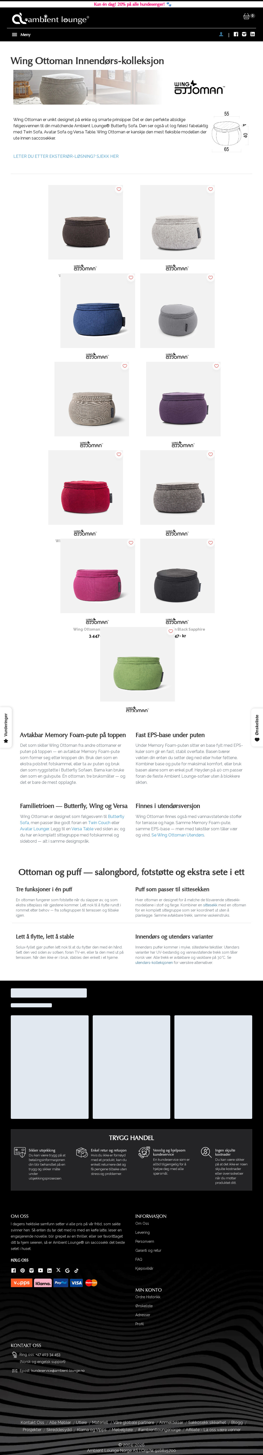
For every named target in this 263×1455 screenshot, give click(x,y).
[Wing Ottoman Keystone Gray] (177, 312)
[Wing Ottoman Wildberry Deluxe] (85, 489)
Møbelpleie (122, 1429)
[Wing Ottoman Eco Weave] (91, 401)
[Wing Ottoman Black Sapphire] (177, 578)
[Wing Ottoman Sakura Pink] (97, 578)
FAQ (138, 1259)
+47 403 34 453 (48, 1354)
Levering (142, 1232)
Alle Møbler (60, 1422)
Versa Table (82, 828)
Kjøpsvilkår (144, 1268)
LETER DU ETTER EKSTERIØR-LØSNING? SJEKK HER (66, 156)
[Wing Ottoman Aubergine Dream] (183, 401)
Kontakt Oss (32, 1422)
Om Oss (142, 1223)
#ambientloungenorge (159, 1429)
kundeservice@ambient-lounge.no (57, 1371)
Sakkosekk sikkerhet (207, 1422)
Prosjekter (32, 1429)
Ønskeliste (144, 1306)
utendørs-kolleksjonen (154, 963)
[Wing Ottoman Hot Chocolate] (85, 224)
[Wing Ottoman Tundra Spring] (177, 224)
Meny (25, 35)
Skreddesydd (59, 1429)
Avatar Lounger (34, 828)
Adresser (142, 1315)
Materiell (100, 1422)
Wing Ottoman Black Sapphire (177, 629)
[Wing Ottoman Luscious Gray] (177, 489)
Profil (139, 1324)
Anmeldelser (171, 1422)
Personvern (144, 1241)
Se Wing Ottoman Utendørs (178, 835)
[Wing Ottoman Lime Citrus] (137, 666)
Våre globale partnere (133, 1422)
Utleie (81, 1422)
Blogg (237, 1422)
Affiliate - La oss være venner (213, 1429)
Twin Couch (99, 822)
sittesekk (210, 905)
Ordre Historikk (147, 1297)
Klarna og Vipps (92, 1429)
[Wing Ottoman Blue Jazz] (97, 312)
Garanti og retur (148, 1250)
